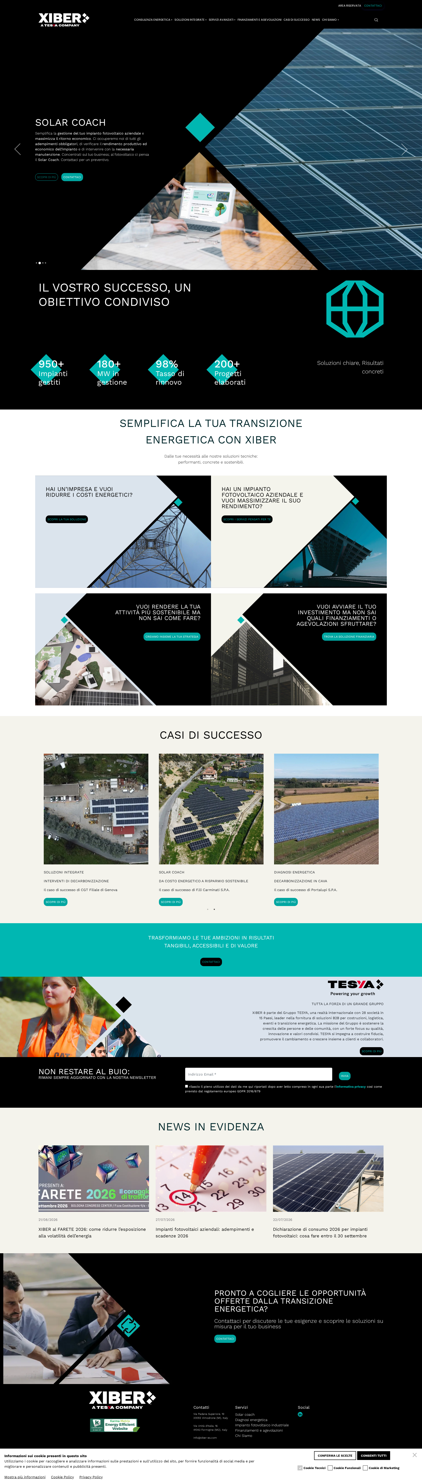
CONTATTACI (373, 5)
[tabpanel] (326, 830)
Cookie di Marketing (384, 1468)
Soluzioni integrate (190, 20)
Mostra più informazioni (24, 1477)
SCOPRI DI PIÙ (46, 177)
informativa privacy (351, 1086)
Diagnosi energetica (251, 1420)
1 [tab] (208, 909)
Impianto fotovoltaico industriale (262, 1425)
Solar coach (245, 1414)
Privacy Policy (91, 1477)
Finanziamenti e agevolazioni (260, 20)
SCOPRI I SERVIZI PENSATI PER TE (247, 519)
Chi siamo (329, 20)
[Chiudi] (415, 1455)
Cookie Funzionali (347, 1468)
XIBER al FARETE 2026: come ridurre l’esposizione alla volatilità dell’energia (92, 1232)
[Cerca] (376, 20)
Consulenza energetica (152, 20)
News (316, 20)
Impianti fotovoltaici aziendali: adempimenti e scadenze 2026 (205, 1232)
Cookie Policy (62, 1477)
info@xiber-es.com (205, 1437)
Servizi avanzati (221, 20)
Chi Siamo (243, 1436)
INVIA (345, 1076)
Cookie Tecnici (315, 1468)
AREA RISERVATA (349, 6)
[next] (404, 149)
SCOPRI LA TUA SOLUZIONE (66, 519)
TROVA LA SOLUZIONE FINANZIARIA (349, 636)
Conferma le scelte (335, 1455)
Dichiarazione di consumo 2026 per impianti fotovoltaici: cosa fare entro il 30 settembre (320, 1232)
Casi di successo (297, 20)
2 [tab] (214, 909)
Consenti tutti (373, 1455)
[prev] (17, 149)
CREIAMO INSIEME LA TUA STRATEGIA (172, 636)
